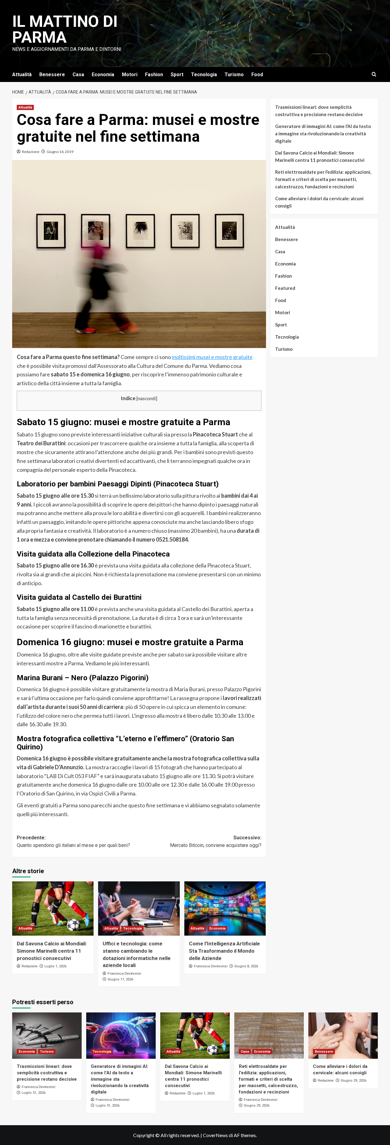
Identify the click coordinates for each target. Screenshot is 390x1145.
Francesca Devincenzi (124, 973)
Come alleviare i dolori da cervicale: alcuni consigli (319, 202)
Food (257, 74)
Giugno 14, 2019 (60, 151)
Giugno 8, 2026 (246, 966)
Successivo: (215, 841)
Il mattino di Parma (65, 29)
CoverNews (215, 1135)
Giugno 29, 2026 (256, 1106)
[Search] (374, 74)
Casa (78, 74)
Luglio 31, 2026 (33, 1093)
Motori (129, 74)
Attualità (22, 74)
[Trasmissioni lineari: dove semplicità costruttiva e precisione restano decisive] (47, 1035)
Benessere (52, 74)
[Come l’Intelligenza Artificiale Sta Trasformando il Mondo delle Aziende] (225, 908)
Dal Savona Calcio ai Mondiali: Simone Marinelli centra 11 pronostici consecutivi (52, 951)
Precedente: (73, 841)
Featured (285, 288)
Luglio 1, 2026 (55, 966)
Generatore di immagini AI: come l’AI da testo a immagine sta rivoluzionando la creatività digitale (323, 133)
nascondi (147, 398)
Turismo (234, 74)
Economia (103, 74)
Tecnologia (204, 74)
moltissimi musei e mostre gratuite (212, 357)
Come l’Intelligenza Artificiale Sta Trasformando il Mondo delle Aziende (224, 951)
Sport (177, 74)
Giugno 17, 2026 (120, 979)
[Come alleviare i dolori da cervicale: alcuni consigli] (343, 1035)
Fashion (154, 74)
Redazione (30, 151)
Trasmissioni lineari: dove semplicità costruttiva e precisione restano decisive (319, 110)
